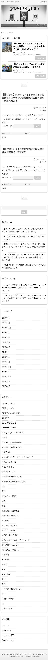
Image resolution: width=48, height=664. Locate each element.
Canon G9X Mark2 (9, 428)
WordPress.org (8, 640)
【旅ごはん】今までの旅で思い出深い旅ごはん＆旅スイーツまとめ (29, 65)
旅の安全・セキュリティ (11, 516)
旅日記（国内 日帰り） (10, 535)
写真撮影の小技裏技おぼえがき (14, 481)
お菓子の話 (6, 452)
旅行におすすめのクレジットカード (15, 540)
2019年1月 (6, 323)
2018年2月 (6, 357)
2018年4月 (6, 347)
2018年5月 (6, 342)
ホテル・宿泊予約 (9, 462)
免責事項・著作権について (12, 477)
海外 (3, 579)
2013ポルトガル (8, 408)
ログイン (5, 625)
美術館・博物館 (8, 599)
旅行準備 (5, 555)
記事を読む (40, 58)
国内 (3, 486)
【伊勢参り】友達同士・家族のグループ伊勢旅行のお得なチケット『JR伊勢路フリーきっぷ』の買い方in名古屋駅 (23, 247)
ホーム (24, 85)
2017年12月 (6, 367)
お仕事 (23, 52)
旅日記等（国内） (9, 530)
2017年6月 (6, 386)
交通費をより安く (9, 472)
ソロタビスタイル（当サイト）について (17, 457)
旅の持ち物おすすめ (9, 525)
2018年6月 (6, 337)
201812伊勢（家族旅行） (12, 413)
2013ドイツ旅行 (8, 403)
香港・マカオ (7, 608)
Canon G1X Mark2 (9, 423)
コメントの (8, 635)
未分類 (4, 564)
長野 (3, 604)
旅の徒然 (5, 520)
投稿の (6, 630)
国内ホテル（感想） (9, 496)
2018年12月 (6, 328)
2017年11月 (6, 372)
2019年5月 (6, 318)
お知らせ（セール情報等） (12, 442)
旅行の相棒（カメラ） (10, 545)
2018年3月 (6, 352)
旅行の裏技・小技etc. (10, 550)
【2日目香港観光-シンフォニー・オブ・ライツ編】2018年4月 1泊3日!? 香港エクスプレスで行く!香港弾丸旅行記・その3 (23, 257)
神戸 (3, 594)
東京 (3, 569)
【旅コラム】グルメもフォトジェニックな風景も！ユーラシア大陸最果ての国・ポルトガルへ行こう (29, 46)
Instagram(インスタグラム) (12, 433)
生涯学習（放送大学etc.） (12, 589)
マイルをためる (8, 467)
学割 (3, 506)
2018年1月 (6, 362)
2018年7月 (6, 333)
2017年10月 (6, 376)
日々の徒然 (6, 560)
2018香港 (5, 418)
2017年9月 (6, 381)
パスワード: (7, 126)
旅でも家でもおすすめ (10, 511)
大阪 (3, 501)
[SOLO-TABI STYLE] (24, 16)
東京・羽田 (6, 574)
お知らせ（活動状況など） (12, 447)
